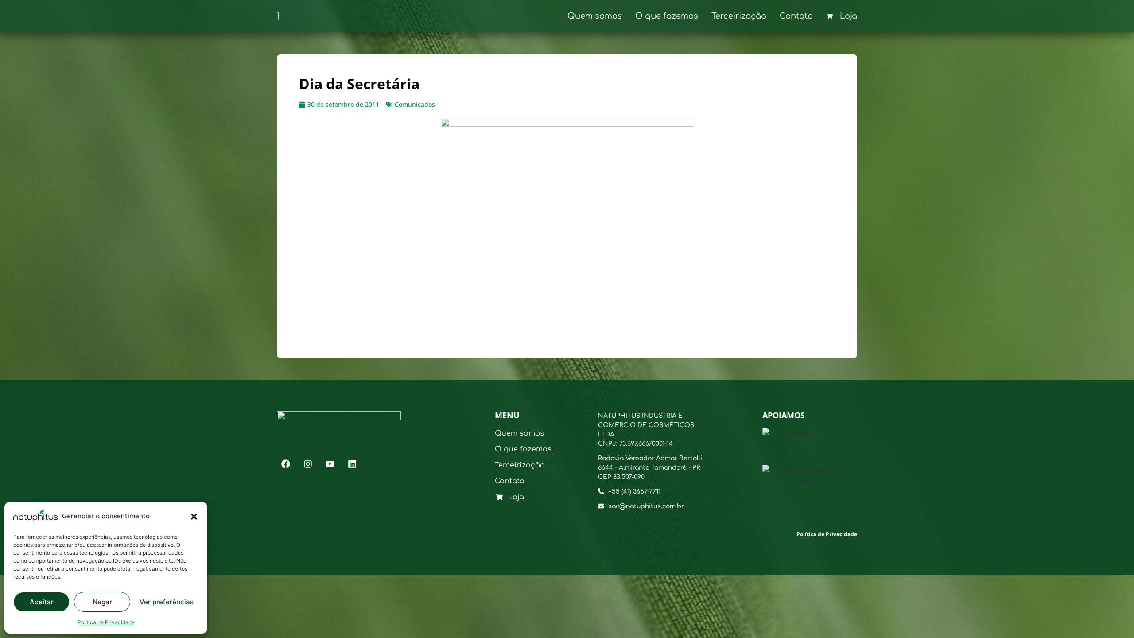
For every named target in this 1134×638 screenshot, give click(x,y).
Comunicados (415, 104)
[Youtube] (330, 464)
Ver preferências (167, 602)
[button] (194, 516)
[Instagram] (308, 464)
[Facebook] (286, 464)
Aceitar (42, 602)
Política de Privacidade (106, 622)
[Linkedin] (352, 464)
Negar (102, 602)
